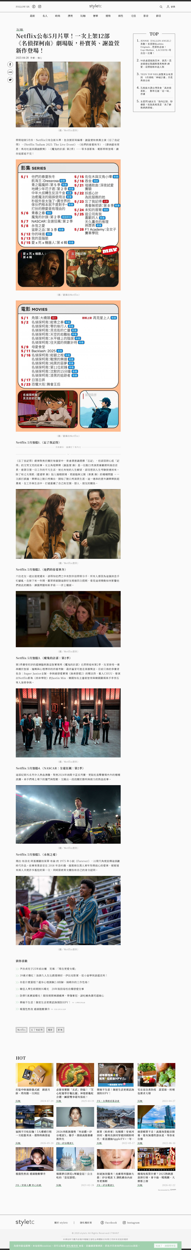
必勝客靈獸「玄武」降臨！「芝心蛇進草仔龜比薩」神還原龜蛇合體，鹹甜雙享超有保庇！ (75, 1093)
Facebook (111, 1222)
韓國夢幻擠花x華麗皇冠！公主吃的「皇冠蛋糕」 (74, 1175)
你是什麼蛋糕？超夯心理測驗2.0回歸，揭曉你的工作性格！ (55, 982)
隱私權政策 (72, 1245)
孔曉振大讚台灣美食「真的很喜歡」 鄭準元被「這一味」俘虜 (156, 91)
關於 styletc (61, 1222)
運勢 (108, 16)
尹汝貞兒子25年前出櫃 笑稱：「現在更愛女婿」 (48, 968)
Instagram (133, 1222)
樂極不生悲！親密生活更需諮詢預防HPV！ (115, 1091)
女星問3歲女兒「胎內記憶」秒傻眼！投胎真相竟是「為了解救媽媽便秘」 (157, 104)
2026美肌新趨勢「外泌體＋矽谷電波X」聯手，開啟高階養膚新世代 (74, 1135)
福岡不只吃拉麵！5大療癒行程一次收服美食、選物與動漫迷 (34, 1133)
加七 (40, 57)
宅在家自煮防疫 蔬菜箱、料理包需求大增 (156, 1091)
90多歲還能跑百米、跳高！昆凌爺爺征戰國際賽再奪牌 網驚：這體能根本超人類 (156, 63)
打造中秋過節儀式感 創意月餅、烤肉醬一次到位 (33, 1091)
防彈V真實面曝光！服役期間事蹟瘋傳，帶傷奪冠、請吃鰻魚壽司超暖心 (62, 995)
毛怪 (133, 16)
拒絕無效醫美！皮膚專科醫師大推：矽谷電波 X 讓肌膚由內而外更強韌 (115, 1177)
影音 (145, 16)
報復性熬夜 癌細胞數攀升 (31, 1173)
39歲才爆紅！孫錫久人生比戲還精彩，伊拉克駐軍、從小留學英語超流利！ (64, 975)
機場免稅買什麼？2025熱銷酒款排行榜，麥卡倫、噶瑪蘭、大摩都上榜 (156, 1177)
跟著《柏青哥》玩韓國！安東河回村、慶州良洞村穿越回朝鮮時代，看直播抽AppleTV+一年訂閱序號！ (115, 1135)
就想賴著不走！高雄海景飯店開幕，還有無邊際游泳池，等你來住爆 (156, 1135)
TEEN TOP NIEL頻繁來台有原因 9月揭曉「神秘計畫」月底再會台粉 (157, 77)
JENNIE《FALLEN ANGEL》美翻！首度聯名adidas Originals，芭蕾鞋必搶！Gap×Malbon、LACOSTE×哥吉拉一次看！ (156, 47)
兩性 (120, 16)
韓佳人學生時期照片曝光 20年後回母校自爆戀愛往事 (52, 989)
